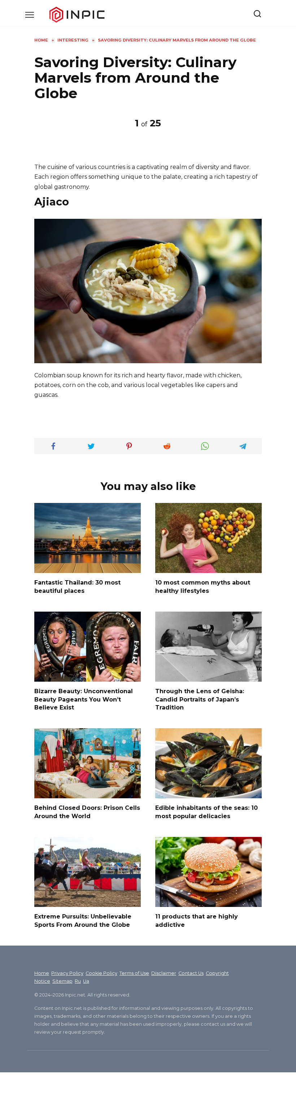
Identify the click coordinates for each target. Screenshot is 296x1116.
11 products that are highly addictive (196, 920)
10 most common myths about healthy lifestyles (202, 586)
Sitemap (62, 981)
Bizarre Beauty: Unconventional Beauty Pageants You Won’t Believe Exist (83, 699)
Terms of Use (134, 973)
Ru (78, 981)
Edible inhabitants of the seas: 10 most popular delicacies (206, 811)
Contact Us (191, 973)
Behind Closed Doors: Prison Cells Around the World (87, 811)
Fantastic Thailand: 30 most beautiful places (77, 586)
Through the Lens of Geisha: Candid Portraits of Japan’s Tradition (199, 699)
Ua (86, 981)
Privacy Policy (67, 973)
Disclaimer (163, 973)
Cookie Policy (101, 973)
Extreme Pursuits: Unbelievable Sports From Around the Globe (82, 920)
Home (41, 973)
